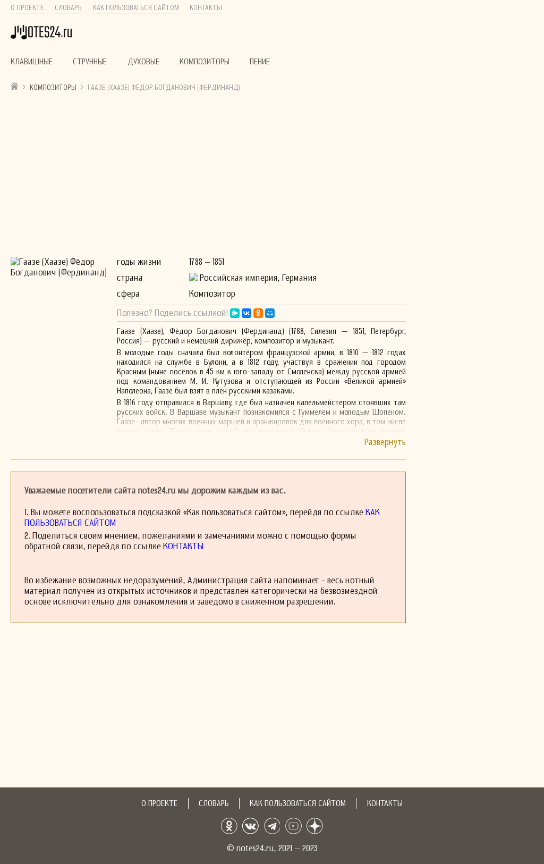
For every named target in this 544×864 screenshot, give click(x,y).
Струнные (90, 61)
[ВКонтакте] (246, 313)
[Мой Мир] (270, 313)
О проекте (27, 8)
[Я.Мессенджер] (235, 313)
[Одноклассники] (258, 313)
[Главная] (15, 86)
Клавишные (32, 61)
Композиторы (205, 61)
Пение (260, 61)
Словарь (68, 8)
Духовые (143, 61)
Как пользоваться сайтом (136, 8)
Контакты (206, 8)
